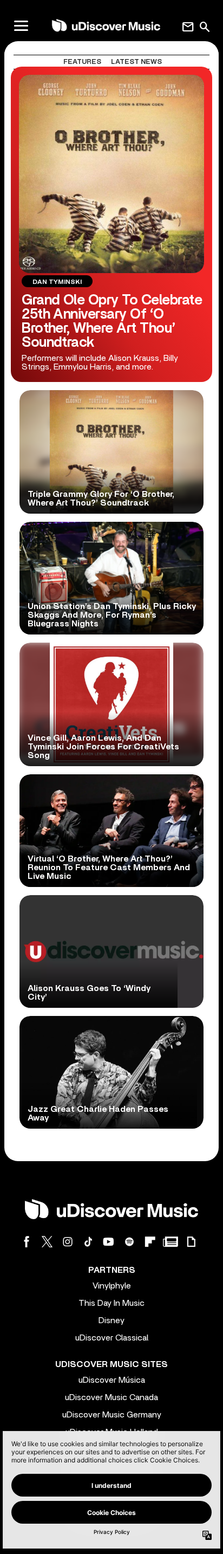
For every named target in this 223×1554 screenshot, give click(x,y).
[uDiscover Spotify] (129, 1241)
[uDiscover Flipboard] (150, 1241)
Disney (111, 1320)
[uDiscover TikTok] (88, 1241)
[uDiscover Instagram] (67, 1241)
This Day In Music (111, 1303)
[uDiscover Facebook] (26, 1241)
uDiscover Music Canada (111, 1397)
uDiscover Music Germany (111, 1414)
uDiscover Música (111, 1380)
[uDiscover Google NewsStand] (170, 1241)
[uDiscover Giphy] (191, 1241)
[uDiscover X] (47, 1241)
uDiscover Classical (111, 1337)
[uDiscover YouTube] (108, 1241)
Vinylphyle (112, 1285)
